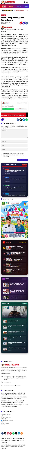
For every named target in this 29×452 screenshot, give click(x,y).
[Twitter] (20, 119)
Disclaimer (4, 442)
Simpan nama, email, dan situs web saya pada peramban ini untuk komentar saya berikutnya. (13, 155)
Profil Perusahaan (17, 438)
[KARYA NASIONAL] (8, 2)
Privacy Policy (4, 440)
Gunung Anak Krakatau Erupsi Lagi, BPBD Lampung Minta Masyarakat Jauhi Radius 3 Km (13, 393)
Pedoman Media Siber (16, 440)
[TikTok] (16, 433)
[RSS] (21, 433)
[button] (24, 2)
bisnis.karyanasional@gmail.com (12, 385)
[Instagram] (8, 433)
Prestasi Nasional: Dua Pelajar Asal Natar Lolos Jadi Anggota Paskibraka (14, 405)
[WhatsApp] (26, 119)
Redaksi (8, 438)
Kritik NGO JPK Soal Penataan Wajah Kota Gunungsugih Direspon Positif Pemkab (13, 397)
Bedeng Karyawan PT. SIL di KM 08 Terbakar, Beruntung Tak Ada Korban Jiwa (12, 401)
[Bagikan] (26, 23)
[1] (23, 23)
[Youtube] (10, 433)
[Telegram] (23, 119)
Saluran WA (8, 108)
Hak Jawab (21, 108)
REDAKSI (2, 22)
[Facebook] (18, 119)
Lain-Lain (3, 15)
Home (2, 438)
